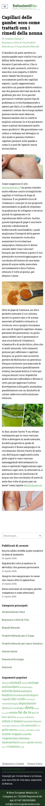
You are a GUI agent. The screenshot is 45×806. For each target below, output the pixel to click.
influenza (29, 717)
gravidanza (20, 717)
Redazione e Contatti (13, 763)
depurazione (27, 703)
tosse (4, 747)
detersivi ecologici (13, 708)
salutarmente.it (10, 187)
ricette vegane (12, 734)
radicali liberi (21, 730)
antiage (33, 682)
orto (38, 726)
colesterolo (30, 699)
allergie (6, 682)
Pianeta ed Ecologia (13, 659)
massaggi (6, 726)
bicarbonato (20, 695)
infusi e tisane (12, 721)
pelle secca (9, 729)
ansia (25, 682)
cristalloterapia (10, 703)
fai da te (24, 712)
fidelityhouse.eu (33, 485)
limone (37, 721)
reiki (38, 730)
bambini (7, 695)
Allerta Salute (9, 651)
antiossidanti (11, 686)
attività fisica (11, 691)
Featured (7, 667)
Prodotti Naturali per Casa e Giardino (22, 643)
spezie (30, 742)
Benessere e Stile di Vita (14, 42)
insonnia (28, 721)
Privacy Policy (35, 763)
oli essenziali (29, 725)
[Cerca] (40, 536)
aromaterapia (26, 687)
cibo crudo (18, 699)
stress (38, 742)
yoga (22, 747)
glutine (12, 716)
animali (15, 682)
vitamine (13, 746)
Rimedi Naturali (31, 46)
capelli (6, 699)
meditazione (15, 726)
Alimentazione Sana (13, 611)
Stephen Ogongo (13, 38)
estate (13, 712)
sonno (23, 742)
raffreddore (30, 730)
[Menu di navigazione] (5, 6)
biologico (32, 695)
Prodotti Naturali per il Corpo (18, 635)
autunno (26, 691)
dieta (29, 707)
